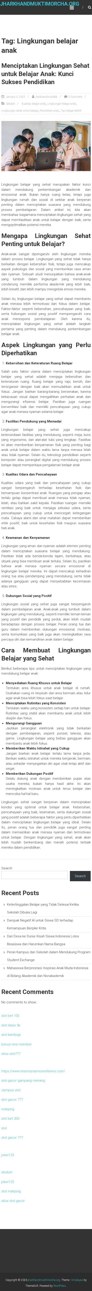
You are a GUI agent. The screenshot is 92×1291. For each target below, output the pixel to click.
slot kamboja (11, 1035)
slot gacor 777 (12, 1100)
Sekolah (10, 103)
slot (4, 1128)
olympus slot (11, 1090)
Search (6, 868)
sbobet (6, 1172)
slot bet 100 (10, 1016)
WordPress (59, 1285)
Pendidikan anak (49, 110)
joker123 (7, 1155)
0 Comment (75, 96)
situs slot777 (10, 1054)
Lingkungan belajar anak (61, 103)
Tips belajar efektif (71, 110)
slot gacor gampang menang (23, 1081)
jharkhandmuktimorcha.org (39, 4)
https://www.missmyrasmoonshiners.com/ (33, 1071)
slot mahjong (11, 1191)
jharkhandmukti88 (46, 96)
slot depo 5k (10, 1025)
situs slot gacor (13, 1201)
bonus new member (16, 1044)
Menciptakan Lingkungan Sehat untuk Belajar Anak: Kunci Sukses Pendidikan (45, 74)
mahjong (7, 1109)
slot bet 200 (10, 1119)
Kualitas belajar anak (34, 103)
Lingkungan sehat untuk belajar (19, 110)
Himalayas (77, 1280)
